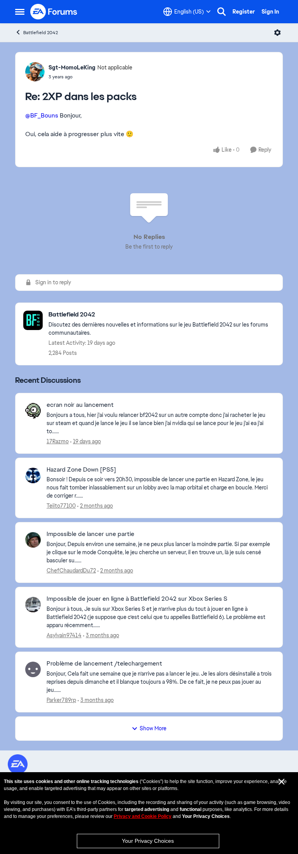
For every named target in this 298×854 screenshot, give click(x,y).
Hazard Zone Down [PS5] (81, 470)
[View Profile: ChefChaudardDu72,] (33, 540)
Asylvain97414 (64, 635)
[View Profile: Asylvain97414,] (33, 604)
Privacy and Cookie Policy (143, 816)
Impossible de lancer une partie (90, 534)
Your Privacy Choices (148, 841)
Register (243, 11)
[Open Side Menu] (19, 11)
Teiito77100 (61, 505)
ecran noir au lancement (80, 405)
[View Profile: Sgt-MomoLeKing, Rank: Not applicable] (35, 71)
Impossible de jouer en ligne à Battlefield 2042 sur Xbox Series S (137, 599)
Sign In (270, 11)
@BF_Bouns (41, 115)
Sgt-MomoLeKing (72, 67)
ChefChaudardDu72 (71, 570)
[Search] (221, 11)
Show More (153, 728)
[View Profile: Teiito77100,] (33, 475)
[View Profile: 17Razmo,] (33, 410)
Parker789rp (61, 700)
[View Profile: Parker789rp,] (33, 669)
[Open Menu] (277, 32)
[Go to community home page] (54, 11)
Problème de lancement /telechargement (104, 663)
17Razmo (58, 441)
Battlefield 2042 (40, 32)
